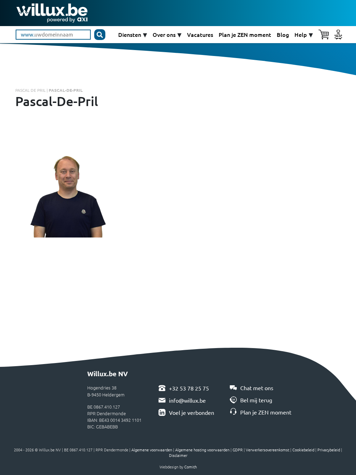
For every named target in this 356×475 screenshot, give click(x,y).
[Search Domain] (99, 34)
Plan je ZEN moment (245, 34)
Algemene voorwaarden (151, 449)
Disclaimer (178, 455)
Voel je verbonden (191, 412)
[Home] (52, 12)
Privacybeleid (328, 449)
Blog (283, 34)
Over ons (164, 34)
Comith (190, 466)
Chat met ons (256, 387)
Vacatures (200, 34)
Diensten (129, 34)
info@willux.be (187, 400)
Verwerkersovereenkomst (267, 449)
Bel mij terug (256, 399)
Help (300, 34)
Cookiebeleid (303, 449)
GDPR (238, 449)
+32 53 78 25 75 (189, 388)
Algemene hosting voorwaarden (202, 449)
